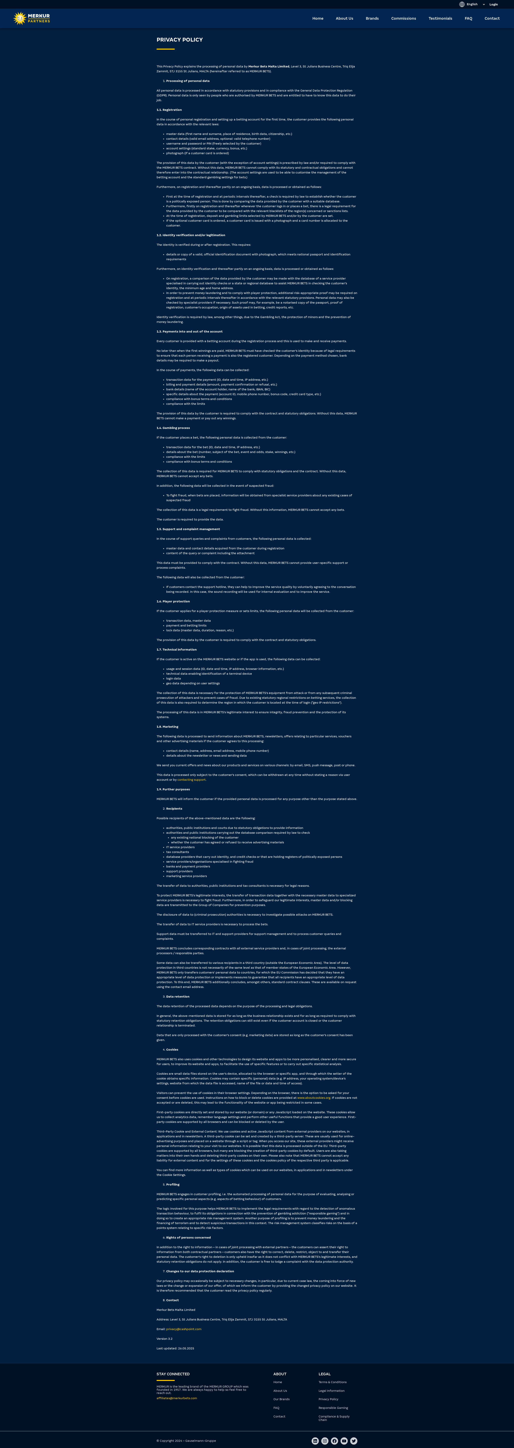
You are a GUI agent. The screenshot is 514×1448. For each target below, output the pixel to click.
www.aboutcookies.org (313, 1097)
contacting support (191, 779)
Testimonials (440, 18)
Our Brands (281, 1399)
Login (494, 4)
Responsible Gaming (333, 1407)
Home (317, 18)
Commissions (403, 18)
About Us (344, 18)
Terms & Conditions (333, 1382)
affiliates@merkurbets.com (177, 1398)
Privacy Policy (328, 1399)
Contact (492, 18)
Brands (372, 18)
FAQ (468, 18)
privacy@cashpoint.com (183, 1329)
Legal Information (332, 1390)
